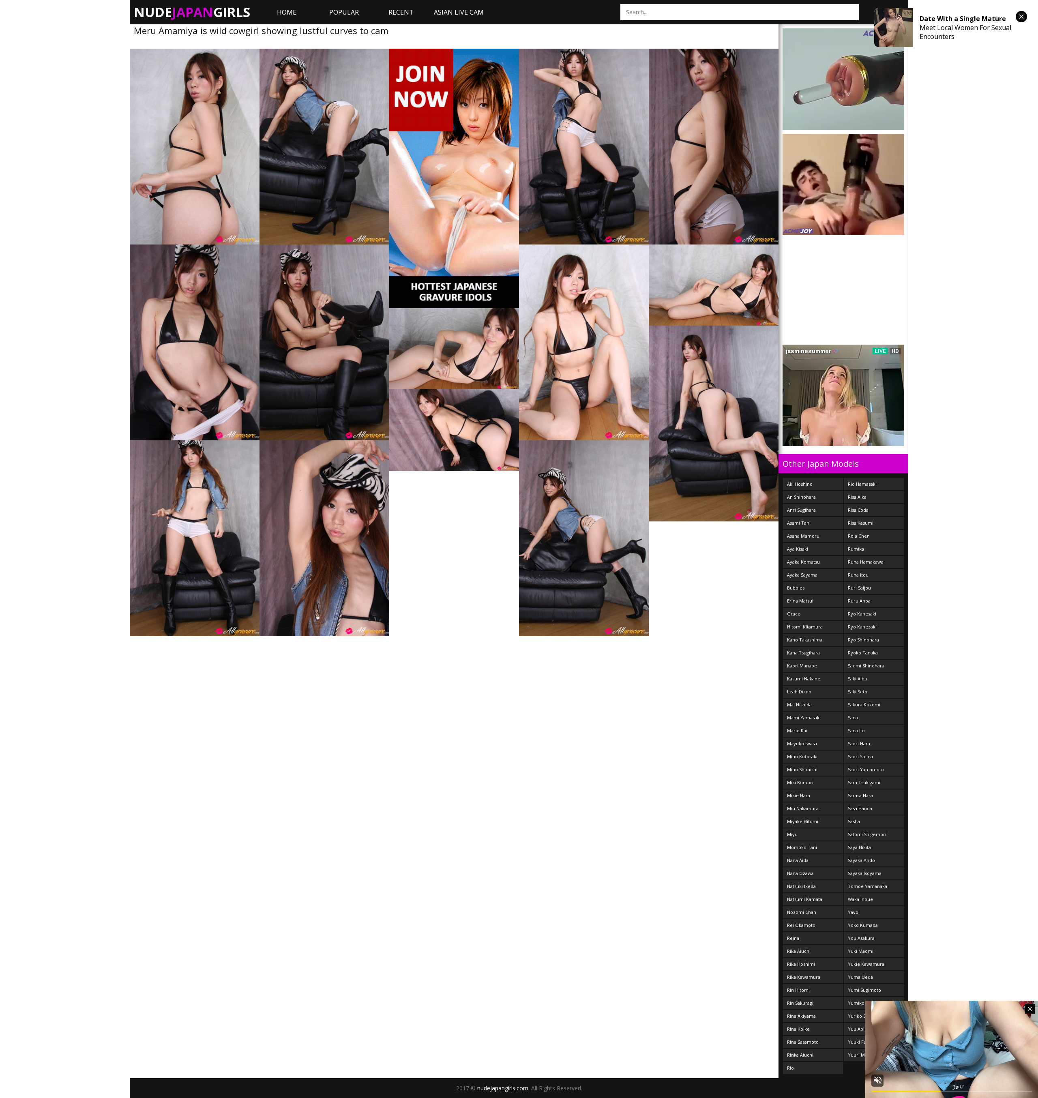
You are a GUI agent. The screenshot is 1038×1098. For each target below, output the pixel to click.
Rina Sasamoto (803, 1042)
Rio (790, 1068)
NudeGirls (192, 12)
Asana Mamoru (803, 536)
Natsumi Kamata (804, 899)
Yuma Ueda (860, 977)
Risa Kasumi (860, 523)
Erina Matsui (800, 601)
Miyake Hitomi (802, 821)
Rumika (856, 549)
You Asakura (861, 938)
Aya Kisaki (797, 549)
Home (286, 12)
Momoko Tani (802, 847)
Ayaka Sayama (802, 575)
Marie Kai (797, 730)
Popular (344, 12)
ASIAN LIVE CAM (459, 12)
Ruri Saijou (859, 588)
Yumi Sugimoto (864, 990)
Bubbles (795, 588)
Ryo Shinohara (863, 640)
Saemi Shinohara (866, 666)
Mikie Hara (798, 795)
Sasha (854, 821)
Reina (793, 938)
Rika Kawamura (803, 977)
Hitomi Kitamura (805, 627)
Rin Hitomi (798, 990)
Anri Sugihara (801, 510)
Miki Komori (800, 782)
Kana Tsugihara (803, 653)
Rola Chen (859, 536)
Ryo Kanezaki (862, 627)
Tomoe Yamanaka (867, 886)
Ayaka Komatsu (803, 562)
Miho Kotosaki (802, 756)
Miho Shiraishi (802, 769)
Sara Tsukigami (864, 782)
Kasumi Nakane (803, 679)
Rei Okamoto (801, 925)
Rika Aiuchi (799, 951)
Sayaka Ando (861, 860)
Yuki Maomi (860, 951)
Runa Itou (858, 575)
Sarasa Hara (860, 795)
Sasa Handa (860, 808)
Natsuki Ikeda (801, 886)
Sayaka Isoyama (864, 873)
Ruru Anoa (859, 601)
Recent (401, 12)
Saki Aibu (857, 679)
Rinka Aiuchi (800, 1055)
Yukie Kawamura (866, 964)
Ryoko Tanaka (863, 653)
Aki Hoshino (800, 484)
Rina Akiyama (801, 1016)
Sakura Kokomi (864, 704)
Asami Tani (799, 523)
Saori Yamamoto (866, 769)
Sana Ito (856, 730)
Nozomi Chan (801, 912)
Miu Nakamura (803, 808)
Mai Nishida (799, 704)
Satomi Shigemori (867, 834)
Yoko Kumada (863, 925)
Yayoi (854, 912)
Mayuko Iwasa (802, 743)
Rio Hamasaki (862, 484)
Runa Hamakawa (866, 562)
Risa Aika (857, 497)
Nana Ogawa (800, 873)
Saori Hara (859, 743)
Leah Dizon (799, 691)
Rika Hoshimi (801, 964)
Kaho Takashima (804, 640)
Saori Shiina (860, 756)
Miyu (792, 834)
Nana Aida (798, 860)
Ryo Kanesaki (862, 614)
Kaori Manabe (802, 666)
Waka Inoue (860, 899)
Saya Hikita (859, 847)
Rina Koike (798, 1029)
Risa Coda (858, 510)
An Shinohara (801, 497)
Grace (793, 614)
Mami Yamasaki (804, 717)
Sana (853, 717)
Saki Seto (857, 691)
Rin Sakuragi (800, 1003)
